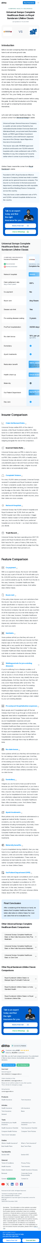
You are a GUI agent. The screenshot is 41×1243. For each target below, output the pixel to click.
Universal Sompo (22, 118)
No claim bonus (12, 749)
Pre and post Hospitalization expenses (21, 706)
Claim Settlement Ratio (15, 423)
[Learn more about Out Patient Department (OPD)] (31, 873)
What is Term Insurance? (28, 1143)
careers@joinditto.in (7, 1091)
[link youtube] (3, 1184)
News (23, 1111)
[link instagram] (16, 1184)
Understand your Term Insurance (28, 1123)
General (4, 1114)
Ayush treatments (13, 812)
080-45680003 (6, 1074)
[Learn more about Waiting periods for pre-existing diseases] (38, 664)
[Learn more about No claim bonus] (19, 750)
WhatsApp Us (24, 1065)
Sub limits (10, 633)
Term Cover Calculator (9, 1135)
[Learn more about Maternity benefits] (22, 845)
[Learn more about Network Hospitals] (22, 506)
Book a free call (9, 1065)
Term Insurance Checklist (29, 1128)
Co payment (11, 568)
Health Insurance (7, 1100)
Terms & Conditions (8, 1163)
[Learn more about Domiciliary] (16, 780)
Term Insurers (25, 1166)
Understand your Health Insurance (9, 1123)
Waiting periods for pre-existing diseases (19, 664)
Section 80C (25, 1154)
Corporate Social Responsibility (26, 1174)
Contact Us (24, 1178)
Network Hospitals (13, 505)
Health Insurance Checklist (10, 1128)
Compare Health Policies (9, 1131)
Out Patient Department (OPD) (18, 873)
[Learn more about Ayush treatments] (21, 812)
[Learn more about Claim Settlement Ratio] (26, 423)
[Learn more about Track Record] (18, 533)
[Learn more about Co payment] (17, 568)
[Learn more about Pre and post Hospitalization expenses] (38, 706)
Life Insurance (25, 1108)
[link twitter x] (7, 1184)
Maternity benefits (13, 845)
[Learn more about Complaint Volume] (22, 475)
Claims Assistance (7, 1170)
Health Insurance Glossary (29, 1170)
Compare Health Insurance (20, 8)
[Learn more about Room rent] (15, 595)
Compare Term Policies (28, 1131)
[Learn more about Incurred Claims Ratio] (24, 448)
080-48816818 (6, 1080)
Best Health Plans (7, 1146)
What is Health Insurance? (10, 1143)
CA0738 (4, 1199)
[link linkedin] (12, 1184)
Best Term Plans (26, 1146)
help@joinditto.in (17, 1074)
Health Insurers (6, 1166)
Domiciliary (10, 780)
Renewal (4, 1173)
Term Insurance (26, 1100)
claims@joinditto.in (16, 1080)
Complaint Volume (13, 475)
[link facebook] (21, 1184)
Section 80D (5, 1154)
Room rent (10, 595)
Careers (8, 1178)
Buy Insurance (29, 3)
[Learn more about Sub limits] (15, 633)
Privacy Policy (25, 1163)
